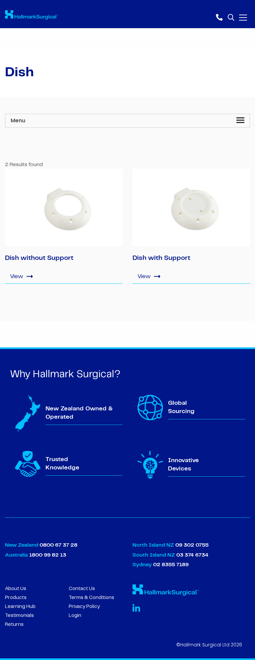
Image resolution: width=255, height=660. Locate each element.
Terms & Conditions (91, 597)
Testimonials (19, 615)
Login (75, 615)
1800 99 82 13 (47, 555)
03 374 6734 (192, 555)
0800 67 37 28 (58, 545)
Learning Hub (20, 606)
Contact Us (82, 588)
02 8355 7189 (170, 564)
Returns (14, 624)
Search (231, 17)
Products (16, 597)
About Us (15, 588)
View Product (64, 275)
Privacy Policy (84, 606)
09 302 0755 (192, 545)
